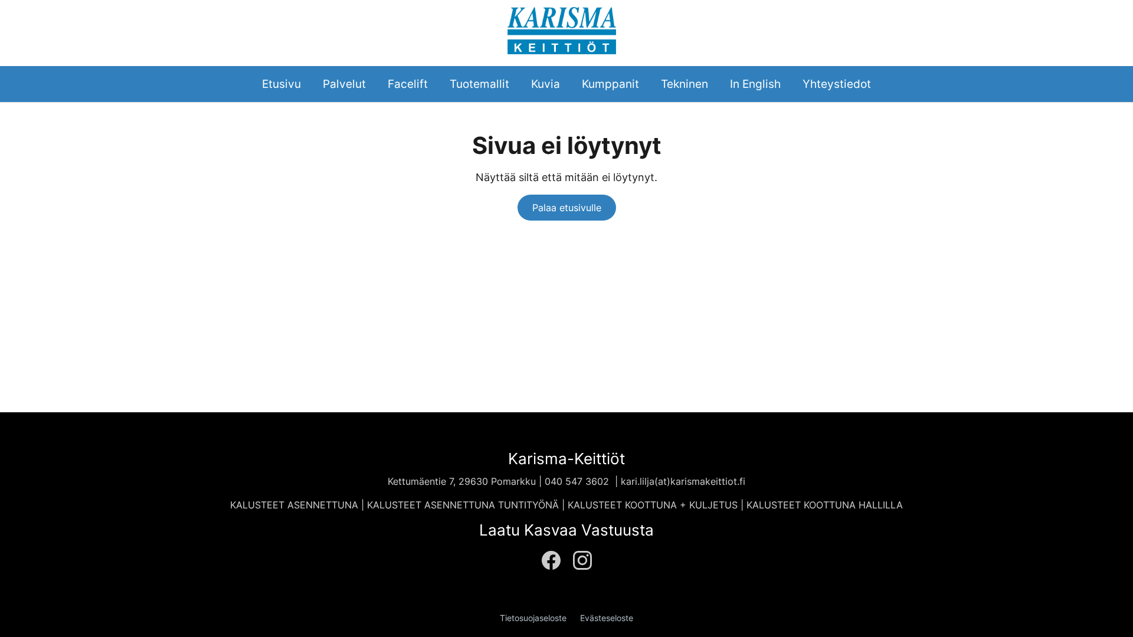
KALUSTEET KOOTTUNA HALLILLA (824, 505)
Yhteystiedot (837, 84)
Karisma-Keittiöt (566, 458)
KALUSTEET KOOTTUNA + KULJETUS (654, 505)
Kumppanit (610, 84)
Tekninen (684, 84)
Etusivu (281, 84)
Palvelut (344, 84)
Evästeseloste (606, 618)
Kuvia (545, 84)
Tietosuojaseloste (533, 618)
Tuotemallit (479, 84)
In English (755, 84)
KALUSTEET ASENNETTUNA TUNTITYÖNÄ (463, 505)
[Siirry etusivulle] (561, 29)
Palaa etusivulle (566, 208)
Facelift (408, 84)
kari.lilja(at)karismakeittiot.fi (683, 481)
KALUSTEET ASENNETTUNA (294, 505)
